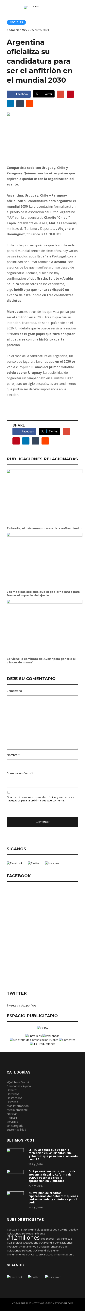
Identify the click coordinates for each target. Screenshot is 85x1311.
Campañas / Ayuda (19, 1086)
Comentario (14, 691)
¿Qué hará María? (18, 1082)
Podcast (12, 1118)
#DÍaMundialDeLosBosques (40, 1229)
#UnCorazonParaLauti (39, 1254)
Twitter (47, 94)
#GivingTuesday (68, 1229)
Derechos (13, 1094)
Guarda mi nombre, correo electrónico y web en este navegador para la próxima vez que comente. (41, 799)
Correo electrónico (19, 773)
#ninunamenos (16, 1254)
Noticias (16, 22)
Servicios (12, 1122)
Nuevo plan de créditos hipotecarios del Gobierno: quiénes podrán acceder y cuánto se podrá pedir (53, 1197)
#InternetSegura (64, 1254)
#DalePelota (14, 1242)
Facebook (22, 94)
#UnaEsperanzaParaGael (52, 1246)
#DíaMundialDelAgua (19, 1250)
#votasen (12, 1246)
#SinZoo (12, 1229)
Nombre (12, 755)
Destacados (14, 1098)
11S (20, 1229)
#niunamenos (27, 1246)
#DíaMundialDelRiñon (46, 1250)
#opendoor (47, 1238)
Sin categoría (15, 1125)
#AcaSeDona (30, 1242)
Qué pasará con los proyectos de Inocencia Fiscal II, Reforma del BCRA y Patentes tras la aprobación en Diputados (51, 1176)
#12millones (23, 1237)
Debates (12, 1090)
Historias (12, 1102)
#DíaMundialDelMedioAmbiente (26, 1233)
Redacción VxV (17, 30)
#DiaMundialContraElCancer (56, 1242)
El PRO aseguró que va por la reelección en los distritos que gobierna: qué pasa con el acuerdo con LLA (53, 1154)
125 (57, 1238)
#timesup (66, 1238)
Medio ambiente (17, 1110)
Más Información (18, 1106)
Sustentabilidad (16, 1129)
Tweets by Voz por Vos (21, 1005)
